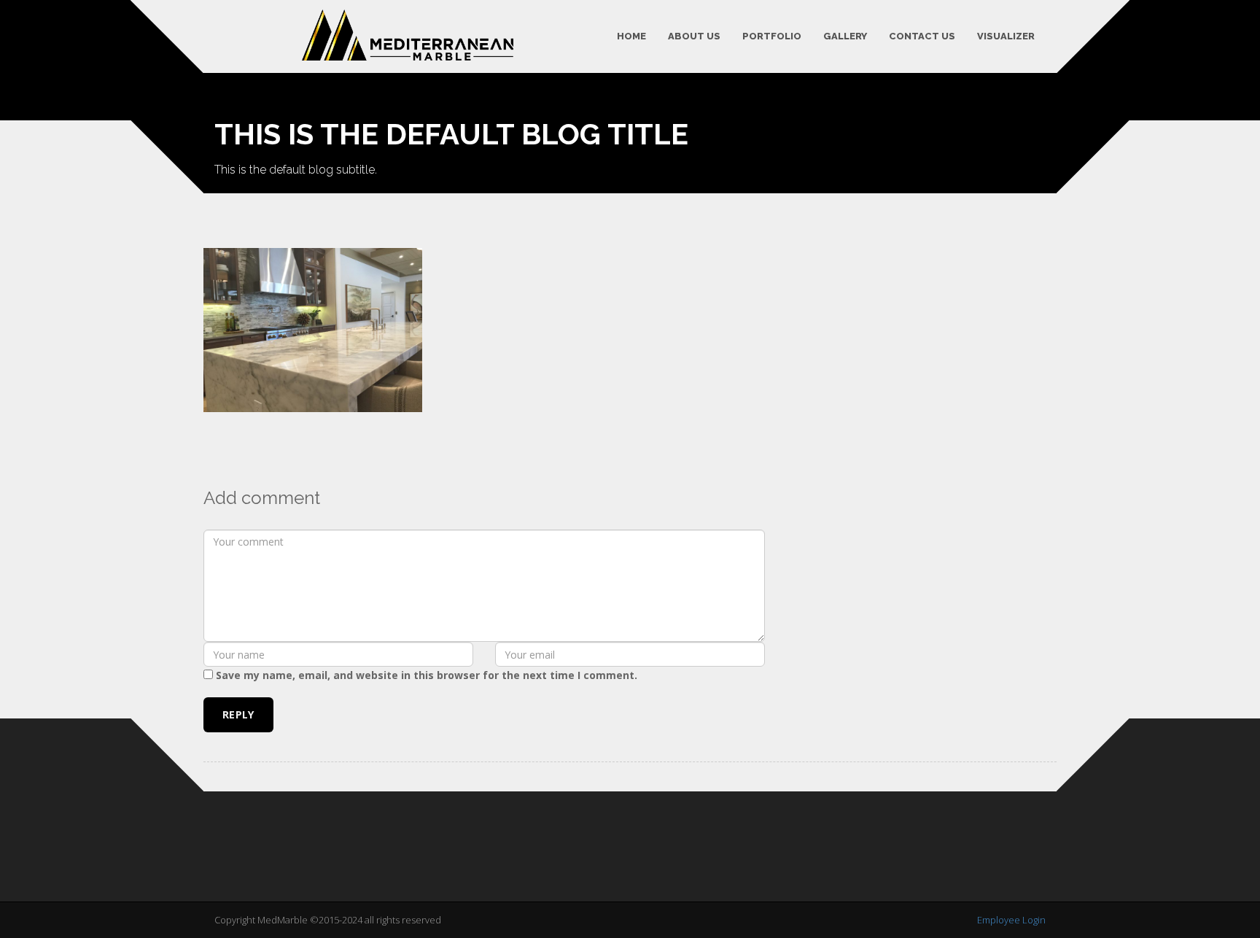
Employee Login (1011, 919)
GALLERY (845, 36)
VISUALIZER (1006, 36)
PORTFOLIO (771, 36)
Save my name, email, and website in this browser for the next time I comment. (426, 675)
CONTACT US (922, 36)
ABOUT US (694, 36)
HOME (631, 36)
